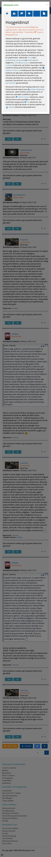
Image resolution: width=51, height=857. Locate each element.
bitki (36, 60)
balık (30, 60)
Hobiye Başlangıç (37, 89)
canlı (16, 62)
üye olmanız (11, 83)
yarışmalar (20, 60)
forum (30, 57)
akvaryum (25, 62)
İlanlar (11, 107)
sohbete (9, 65)
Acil (27, 102)
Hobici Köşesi (23, 97)
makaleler (10, 60)
